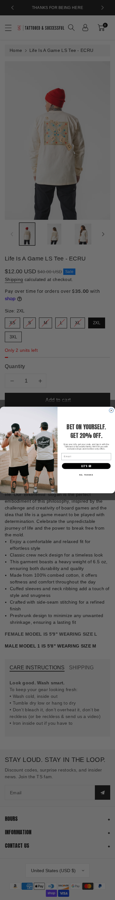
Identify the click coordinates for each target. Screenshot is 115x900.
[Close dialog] (111, 410)
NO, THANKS (86, 475)
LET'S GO (86, 466)
